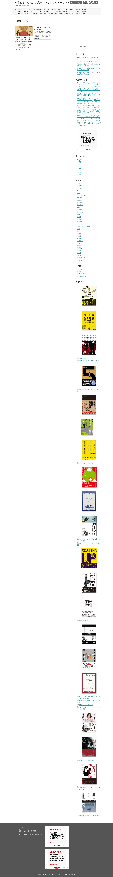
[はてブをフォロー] (80, 2)
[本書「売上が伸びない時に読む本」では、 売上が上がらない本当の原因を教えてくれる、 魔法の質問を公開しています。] (89, 331)
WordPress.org (81, 276)
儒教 (78, 193)
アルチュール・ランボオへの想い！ (87, 61)
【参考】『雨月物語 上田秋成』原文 (61, 11)
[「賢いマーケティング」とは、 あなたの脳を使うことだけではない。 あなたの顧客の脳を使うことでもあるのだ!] (89, 461)
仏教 (78, 190)
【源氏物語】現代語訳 (37, 13)
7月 (80, 166)
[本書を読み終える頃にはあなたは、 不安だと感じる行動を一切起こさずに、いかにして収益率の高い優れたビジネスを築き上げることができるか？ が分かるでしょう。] (86, 760)
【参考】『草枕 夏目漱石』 (41, 11)
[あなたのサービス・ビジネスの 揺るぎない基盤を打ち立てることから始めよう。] (89, 709)
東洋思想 (30, 41)
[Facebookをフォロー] (74, 2)
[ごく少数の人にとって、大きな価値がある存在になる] (85, 705)
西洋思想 (80, 238)
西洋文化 (80, 241)
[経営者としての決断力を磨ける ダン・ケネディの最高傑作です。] (89, 512)
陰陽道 (79, 250)
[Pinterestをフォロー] (87, 2)
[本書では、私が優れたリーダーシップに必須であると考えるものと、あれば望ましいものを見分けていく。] (88, 816)
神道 (78, 229)
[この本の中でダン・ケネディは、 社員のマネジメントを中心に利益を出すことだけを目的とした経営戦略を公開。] (89, 415)
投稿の (80, 271)
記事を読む (18, 49)
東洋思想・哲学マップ (64, 13)
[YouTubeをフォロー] (90, 2)
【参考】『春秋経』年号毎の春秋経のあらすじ (76, 9)
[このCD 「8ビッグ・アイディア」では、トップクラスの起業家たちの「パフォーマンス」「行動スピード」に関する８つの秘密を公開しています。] (31, 833)
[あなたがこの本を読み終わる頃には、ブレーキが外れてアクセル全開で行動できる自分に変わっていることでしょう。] (89, 702)
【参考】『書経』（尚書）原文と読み (23, 11)
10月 (80, 162)
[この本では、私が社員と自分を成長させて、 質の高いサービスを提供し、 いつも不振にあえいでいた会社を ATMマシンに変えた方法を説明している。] (89, 391)
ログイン (80, 269)
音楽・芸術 (80, 260)
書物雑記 (25, 41)
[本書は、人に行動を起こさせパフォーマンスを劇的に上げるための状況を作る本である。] (89, 645)
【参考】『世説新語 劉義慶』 (54, 9)
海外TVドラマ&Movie (83, 226)
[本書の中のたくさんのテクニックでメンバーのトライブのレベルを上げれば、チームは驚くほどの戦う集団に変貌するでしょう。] (89, 387)
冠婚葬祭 (80, 200)
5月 (80, 169)
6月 (80, 168)
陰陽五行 (80, 245)
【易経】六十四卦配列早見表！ (21, 13)
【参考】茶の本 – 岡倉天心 (79, 11)
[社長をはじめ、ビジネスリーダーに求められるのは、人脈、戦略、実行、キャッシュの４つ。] (89, 569)
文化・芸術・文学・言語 (50, 13)
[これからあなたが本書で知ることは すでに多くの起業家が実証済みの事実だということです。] (82, 358)
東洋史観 (80, 219)
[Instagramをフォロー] (84, 2)
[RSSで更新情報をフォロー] (96, 2)
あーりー (92, 95)
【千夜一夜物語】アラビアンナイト (22, 9)
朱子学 (79, 217)
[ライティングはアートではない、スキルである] (89, 545)
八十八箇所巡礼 (82, 195)
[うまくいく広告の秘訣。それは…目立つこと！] (89, 541)
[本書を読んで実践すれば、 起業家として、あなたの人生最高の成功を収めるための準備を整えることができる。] (89, 758)
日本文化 (80, 205)
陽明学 (79, 253)
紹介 (73, 13)
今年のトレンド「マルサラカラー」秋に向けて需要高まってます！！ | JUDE (88, 101)
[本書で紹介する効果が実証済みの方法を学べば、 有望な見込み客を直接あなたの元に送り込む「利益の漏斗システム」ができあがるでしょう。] (89, 307)
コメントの (82, 274)
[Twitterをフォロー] (71, 2)
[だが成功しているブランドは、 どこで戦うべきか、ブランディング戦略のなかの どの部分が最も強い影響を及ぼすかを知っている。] (89, 618)
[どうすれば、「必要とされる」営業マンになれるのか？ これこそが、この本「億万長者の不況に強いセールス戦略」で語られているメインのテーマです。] (89, 694)
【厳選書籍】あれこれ (39, 9)
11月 (80, 161)
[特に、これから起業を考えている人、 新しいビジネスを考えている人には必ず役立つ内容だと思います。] (89, 733)
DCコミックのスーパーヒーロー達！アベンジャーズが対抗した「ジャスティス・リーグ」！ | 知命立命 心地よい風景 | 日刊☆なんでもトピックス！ (89, 122)
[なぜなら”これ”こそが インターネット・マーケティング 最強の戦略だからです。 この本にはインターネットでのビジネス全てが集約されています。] (30, 834)
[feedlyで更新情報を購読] (93, 2)
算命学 (79, 233)
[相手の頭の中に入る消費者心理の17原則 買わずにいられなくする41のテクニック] (89, 813)
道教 (78, 243)
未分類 (79, 214)
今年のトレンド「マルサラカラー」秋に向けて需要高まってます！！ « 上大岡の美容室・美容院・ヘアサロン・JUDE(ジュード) (88, 88)
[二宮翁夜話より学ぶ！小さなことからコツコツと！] (24, 31)
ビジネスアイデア (82, 185)
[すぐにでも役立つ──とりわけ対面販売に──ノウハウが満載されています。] (86, 463)
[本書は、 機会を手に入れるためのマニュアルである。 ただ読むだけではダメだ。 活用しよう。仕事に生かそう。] (89, 488)
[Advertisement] (88, 31)
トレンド (80, 183)
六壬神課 (80, 197)
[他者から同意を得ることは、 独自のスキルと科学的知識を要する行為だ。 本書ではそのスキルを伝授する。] (89, 356)
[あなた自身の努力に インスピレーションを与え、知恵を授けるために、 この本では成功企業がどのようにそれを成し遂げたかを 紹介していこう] (89, 789)
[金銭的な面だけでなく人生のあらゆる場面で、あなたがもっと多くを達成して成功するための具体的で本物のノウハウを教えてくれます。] (82, 620)
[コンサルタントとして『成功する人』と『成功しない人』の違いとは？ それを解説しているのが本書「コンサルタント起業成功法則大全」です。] (28, 830)
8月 (80, 164)
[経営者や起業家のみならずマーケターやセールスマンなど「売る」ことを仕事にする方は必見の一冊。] (89, 670)
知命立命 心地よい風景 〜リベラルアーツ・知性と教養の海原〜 (52, 2)
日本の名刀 (80, 202)
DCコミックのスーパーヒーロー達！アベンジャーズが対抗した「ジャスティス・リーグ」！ (88, 116)
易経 (78, 207)
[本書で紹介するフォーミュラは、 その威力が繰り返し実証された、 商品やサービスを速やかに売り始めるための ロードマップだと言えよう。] (89, 537)
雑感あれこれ (81, 257)
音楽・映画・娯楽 (80, 13)
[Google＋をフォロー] (77, 2)
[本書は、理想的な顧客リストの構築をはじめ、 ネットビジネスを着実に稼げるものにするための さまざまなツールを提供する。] (87, 436)
